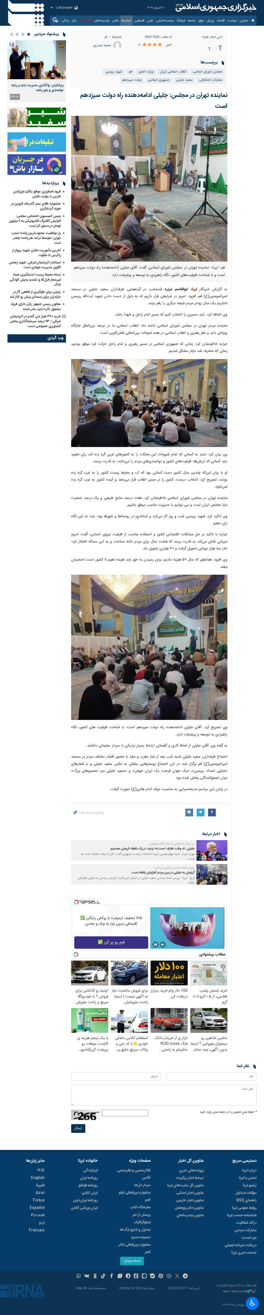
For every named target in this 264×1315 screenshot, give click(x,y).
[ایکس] (177, 1276)
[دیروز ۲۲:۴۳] (36, 59)
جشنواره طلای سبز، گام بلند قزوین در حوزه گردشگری (36, 206)
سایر (56, 20)
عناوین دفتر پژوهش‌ (189, 1208)
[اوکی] (95, 1276)
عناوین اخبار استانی (190, 1193)
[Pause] (155, 944)
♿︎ (252, 1303)
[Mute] (163, 944)
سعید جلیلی (184, 80)
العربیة (40, 1185)
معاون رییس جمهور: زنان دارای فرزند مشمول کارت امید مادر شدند (36, 306)
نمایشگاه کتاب (140, 1207)
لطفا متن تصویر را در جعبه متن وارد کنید (228, 1112)
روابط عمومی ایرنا (244, 1208)
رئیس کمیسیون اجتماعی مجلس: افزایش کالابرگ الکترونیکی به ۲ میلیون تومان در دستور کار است (35, 221)
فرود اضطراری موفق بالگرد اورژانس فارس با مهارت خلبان (37, 194)
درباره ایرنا (249, 1170)
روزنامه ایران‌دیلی (85, 1200)
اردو (42, 1223)
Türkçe (38, 1200)
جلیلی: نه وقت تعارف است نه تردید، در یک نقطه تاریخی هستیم (152, 848)
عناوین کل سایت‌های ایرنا (185, 1185)
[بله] (152, 1276)
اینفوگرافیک (142, 1222)
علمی (150, 20)
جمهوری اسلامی (159, 80)
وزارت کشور (145, 72)
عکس (115, 20)
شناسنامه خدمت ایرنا (242, 1215)
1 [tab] (28, 34)
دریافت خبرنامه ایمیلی (241, 1245)
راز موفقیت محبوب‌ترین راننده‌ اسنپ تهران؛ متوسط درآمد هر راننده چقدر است (36, 238)
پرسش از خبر (141, 1215)
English (38, 1178)
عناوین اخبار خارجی (190, 1200)
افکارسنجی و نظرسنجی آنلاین (134, 1174)
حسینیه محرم (141, 1237)
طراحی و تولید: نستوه (235, 1291)
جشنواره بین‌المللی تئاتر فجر (135, 1248)
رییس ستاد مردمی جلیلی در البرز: (174, 867)
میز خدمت (249, 1238)
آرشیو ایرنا (250, 1185)
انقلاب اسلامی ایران (173, 72)
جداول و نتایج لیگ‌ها (135, 1230)
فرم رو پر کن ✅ (111, 942)
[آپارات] (160, 1276)
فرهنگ (181, 20)
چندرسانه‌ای (102, 20)
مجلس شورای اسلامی (207, 72)
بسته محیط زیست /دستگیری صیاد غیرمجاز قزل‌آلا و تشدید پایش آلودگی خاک (35, 279)
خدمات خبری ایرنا (244, 1253)
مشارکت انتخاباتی (210, 80)
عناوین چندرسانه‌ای (190, 1215)
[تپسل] (76, 902)
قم (105, 37)
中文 (41, 1170)
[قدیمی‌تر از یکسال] (211, 850)
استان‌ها (126, 20)
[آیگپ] (144, 1276)
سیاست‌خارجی (165, 20)
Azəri (40, 1193)
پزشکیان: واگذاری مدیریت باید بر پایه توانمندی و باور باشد (37, 88)
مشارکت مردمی (245, 1230)
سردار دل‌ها (142, 1185)
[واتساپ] (78, 1276)
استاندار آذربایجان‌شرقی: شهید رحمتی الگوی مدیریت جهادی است (35, 265)
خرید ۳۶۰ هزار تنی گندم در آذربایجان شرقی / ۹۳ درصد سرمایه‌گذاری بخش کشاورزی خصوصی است (35, 321)
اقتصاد (221, 20)
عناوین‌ (244, 20)
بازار (74, 20)
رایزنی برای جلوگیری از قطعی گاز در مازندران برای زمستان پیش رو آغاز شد (35, 294)
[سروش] (128, 1276)
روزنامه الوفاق (88, 1185)
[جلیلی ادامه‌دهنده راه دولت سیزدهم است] (149, 403)
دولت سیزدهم (132, 80)
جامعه (191, 20)
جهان (201, 20)
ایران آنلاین (90, 1193)
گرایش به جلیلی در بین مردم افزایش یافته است (163, 872)
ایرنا (215, 8)
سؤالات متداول (246, 1193)
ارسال (78, 1128)
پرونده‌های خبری (191, 1170)
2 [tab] (22, 34)
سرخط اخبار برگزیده (190, 1178)
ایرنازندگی (90, 1170)
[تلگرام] (185, 1276)
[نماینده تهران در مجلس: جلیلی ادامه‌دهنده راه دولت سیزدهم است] (149, 188)
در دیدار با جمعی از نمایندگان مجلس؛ (172, 843)
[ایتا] (136, 1276)
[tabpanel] (36, 71)
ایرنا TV (84, 20)
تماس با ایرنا (248, 1178)
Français (37, 1230)
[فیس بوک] (111, 1276)
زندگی (65, 20)
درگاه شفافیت (246, 1223)
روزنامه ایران (89, 1178)
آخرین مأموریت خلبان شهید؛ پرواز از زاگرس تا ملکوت (36, 253)
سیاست (232, 20)
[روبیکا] (169, 1276)
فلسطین (139, 20)
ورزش (210, 20)
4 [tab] (11, 34)
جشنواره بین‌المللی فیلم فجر (135, 1196)
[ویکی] (86, 1276)
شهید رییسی (113, 72)
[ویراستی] (119, 1276)
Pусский (38, 1215)
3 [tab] (17, 34)
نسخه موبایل (132, 1261)
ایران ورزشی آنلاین (84, 1208)
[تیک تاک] (103, 1276)
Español (37, 1208)
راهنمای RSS (246, 1200)
